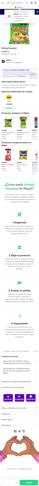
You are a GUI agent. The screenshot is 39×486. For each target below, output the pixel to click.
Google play (19, 399)
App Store (8, 399)
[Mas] (16, 482)
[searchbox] (17, 3)
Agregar (9, 108)
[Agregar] (12, 117)
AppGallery (31, 399)
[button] (19, 7)
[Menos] (3, 482)
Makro (8, 60)
